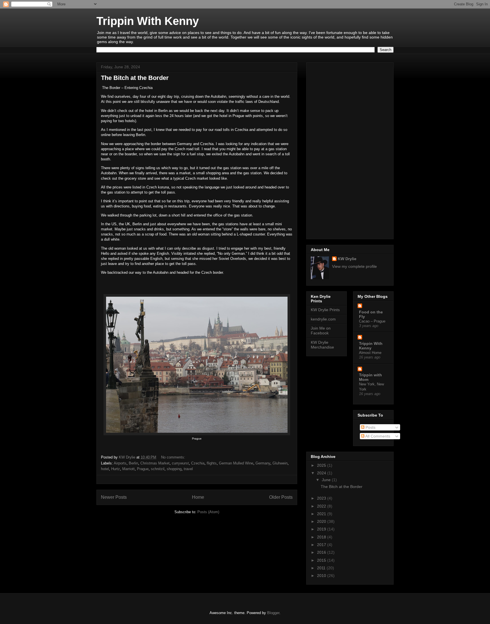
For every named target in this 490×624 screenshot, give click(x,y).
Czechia (197, 463)
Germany (262, 463)
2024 (322, 473)
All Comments (377, 436)
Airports (120, 463)
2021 (322, 513)
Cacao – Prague (372, 321)
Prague (143, 469)
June (327, 479)
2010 (322, 575)
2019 (322, 529)
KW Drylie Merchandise (322, 344)
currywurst (180, 463)
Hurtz (115, 469)
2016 (322, 552)
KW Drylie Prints (325, 309)
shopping (174, 469)
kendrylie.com (323, 319)
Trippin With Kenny (147, 21)
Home (198, 497)
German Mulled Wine (236, 463)
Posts (369, 427)
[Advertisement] (350, 150)
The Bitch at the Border (135, 77)
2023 (322, 498)
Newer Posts (114, 497)
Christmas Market (155, 463)
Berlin (133, 463)
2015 (322, 560)
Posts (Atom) (208, 512)
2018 (322, 537)
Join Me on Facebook (321, 330)
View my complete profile (354, 266)
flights (212, 463)
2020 (322, 521)
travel (188, 469)
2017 (322, 544)
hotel (105, 469)
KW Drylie (347, 258)
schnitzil (157, 469)
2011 (322, 568)
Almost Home (370, 353)
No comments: (173, 457)
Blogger (273, 613)
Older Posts (281, 497)
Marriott (128, 469)
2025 (322, 465)
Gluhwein (280, 463)
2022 (322, 506)
